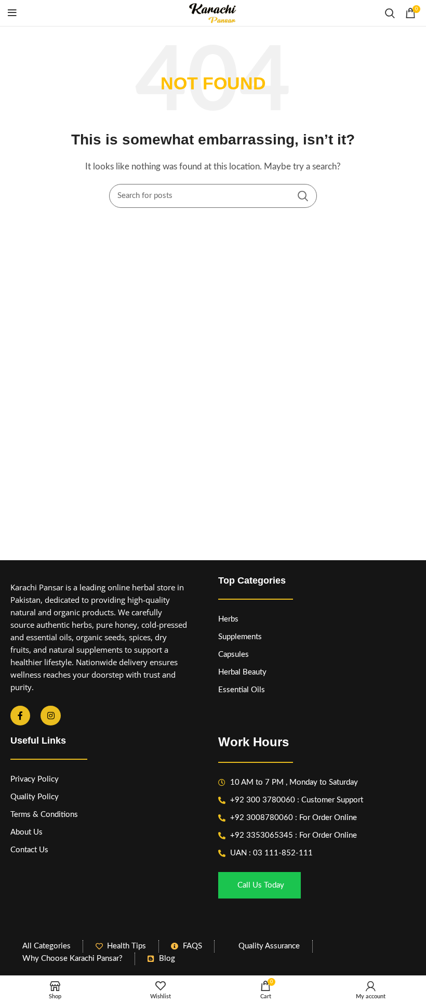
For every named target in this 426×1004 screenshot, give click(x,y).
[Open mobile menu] (12, 13)
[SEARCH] (303, 196)
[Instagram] (50, 715)
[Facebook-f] (20, 715)
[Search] (390, 13)
